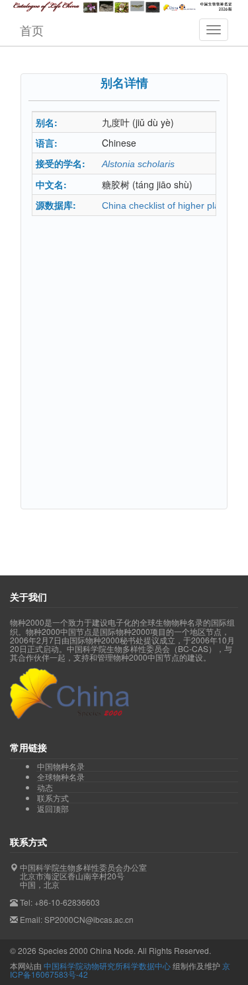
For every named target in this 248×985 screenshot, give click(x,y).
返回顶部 (53, 808)
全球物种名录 (61, 777)
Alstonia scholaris (138, 164)
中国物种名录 (61, 766)
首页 (32, 29)
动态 (45, 787)
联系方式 (53, 798)
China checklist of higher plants (167, 205)
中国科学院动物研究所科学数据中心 (107, 965)
